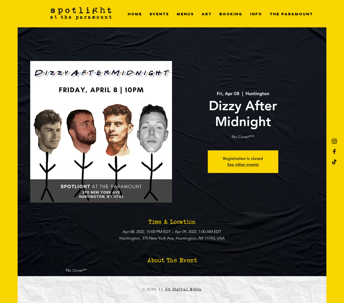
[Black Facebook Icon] (334, 151)
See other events (243, 164)
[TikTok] (334, 161)
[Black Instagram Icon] (334, 141)
